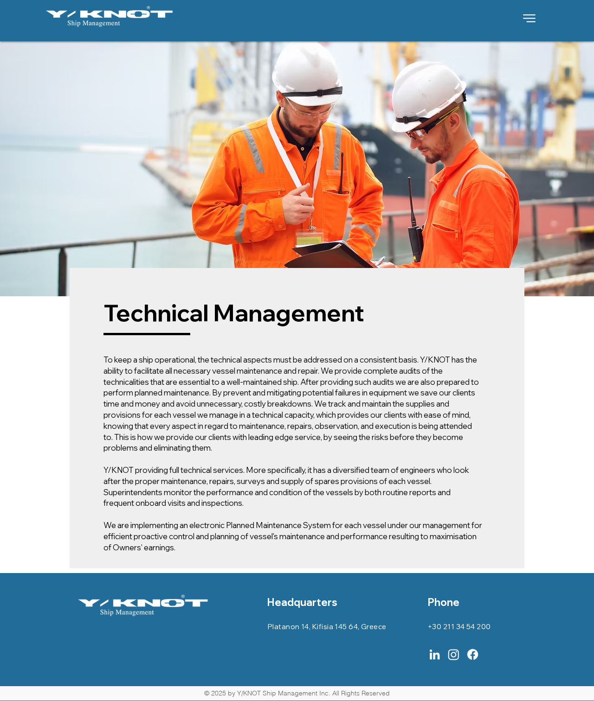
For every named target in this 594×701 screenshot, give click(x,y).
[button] (529, 18)
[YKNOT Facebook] (472, 654)
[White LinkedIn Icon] (434, 654)
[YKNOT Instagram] (453, 654)
